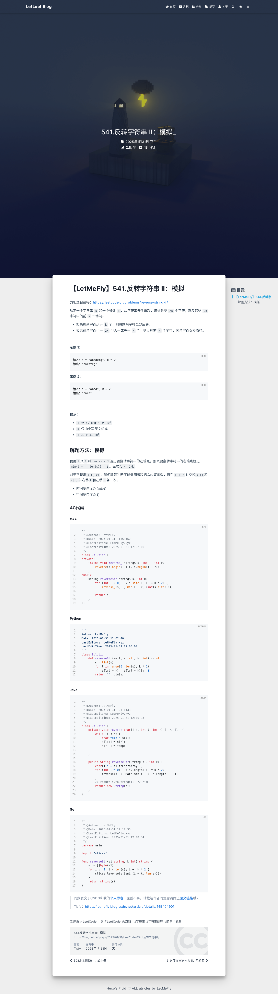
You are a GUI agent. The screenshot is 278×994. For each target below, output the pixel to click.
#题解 (177, 921)
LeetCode (90, 921)
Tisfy (77, 948)
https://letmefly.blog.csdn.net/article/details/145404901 (129, 906)
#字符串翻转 (154, 921)
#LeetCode (112, 921)
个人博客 (116, 898)
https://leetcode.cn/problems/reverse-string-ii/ (130, 302)
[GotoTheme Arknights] (248, 6)
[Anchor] (67, 289)
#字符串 (139, 921)
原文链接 (186, 898)
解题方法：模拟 (249, 302)
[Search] (233, 6)
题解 (76, 921)
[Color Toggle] (241, 6)
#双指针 (127, 921)
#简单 (168, 921)
